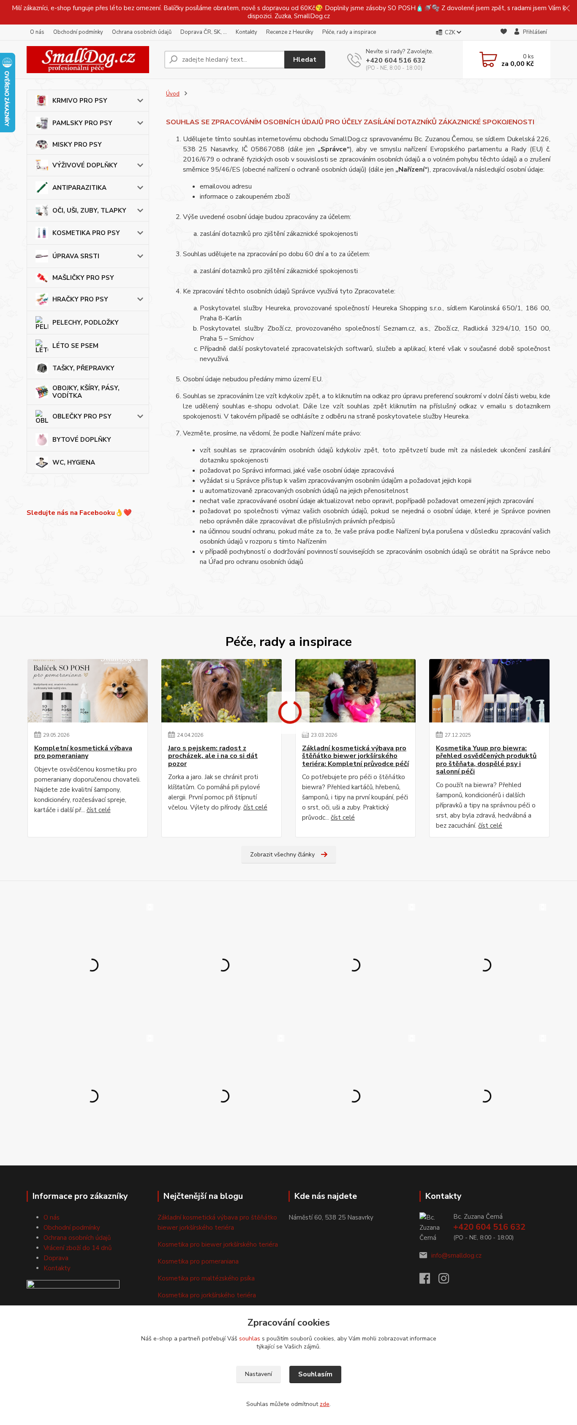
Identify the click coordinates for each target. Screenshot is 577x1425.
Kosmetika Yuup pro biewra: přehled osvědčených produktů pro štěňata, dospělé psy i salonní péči (486, 760)
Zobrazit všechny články (282, 855)
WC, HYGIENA (73, 462)
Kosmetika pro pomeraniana (198, 1261)
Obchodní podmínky (78, 32)
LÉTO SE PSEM (75, 346)
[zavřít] (566, 8)
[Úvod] (92, 59)
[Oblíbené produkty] (503, 33)
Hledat (304, 59)
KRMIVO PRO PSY (79, 100)
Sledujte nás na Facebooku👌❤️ (79, 512)
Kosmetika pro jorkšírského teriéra (207, 1295)
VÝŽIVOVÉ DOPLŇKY (84, 165)
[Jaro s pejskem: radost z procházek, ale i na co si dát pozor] (221, 690)
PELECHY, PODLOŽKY (85, 322)
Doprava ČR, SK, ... (203, 32)
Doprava (56, 1258)
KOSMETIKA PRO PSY (86, 233)
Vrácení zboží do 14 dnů (78, 1248)
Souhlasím (315, 1374)
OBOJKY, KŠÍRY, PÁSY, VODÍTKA (86, 392)
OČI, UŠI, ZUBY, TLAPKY (89, 210)
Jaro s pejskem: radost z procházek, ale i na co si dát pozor (213, 756)
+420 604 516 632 (396, 60)
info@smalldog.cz (456, 1255)
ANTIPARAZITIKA (79, 187)
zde (324, 1404)
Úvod (173, 94)
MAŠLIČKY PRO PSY (83, 278)
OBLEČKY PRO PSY (82, 416)
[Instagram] (447, 1281)
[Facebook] (428, 1281)
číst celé (99, 810)
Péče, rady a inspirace (349, 32)
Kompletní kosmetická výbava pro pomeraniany (83, 752)
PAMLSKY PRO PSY (82, 123)
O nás (37, 32)
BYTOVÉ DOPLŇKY (81, 439)
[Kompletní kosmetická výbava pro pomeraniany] (87, 690)
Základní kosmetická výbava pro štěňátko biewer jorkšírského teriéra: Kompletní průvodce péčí (355, 756)
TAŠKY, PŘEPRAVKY (83, 368)
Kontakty (246, 32)
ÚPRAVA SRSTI (75, 256)
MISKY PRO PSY (77, 144)
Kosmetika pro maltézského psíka (206, 1278)
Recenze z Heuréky (289, 32)
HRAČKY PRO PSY (80, 299)
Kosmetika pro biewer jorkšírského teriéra (218, 1244)
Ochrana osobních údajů (141, 32)
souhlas (249, 1339)
